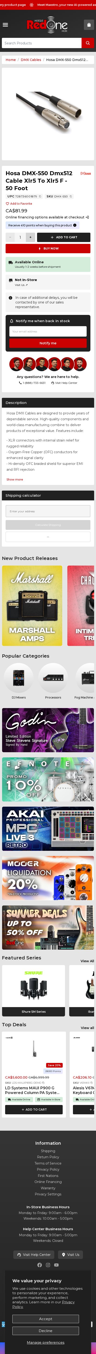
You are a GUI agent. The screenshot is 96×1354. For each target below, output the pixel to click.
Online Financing (48, 1182)
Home (11, 60)
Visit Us (21, 285)
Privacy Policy (48, 1169)
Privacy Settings (48, 1194)
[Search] (88, 43)
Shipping (48, 1151)
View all (87, 1028)
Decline (45, 1331)
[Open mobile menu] (6, 24)
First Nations (48, 1176)
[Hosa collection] (85, 173)
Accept (45, 1319)
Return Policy (48, 1157)
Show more (15, 479)
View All (87, 961)
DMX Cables (31, 60)
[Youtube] (56, 1265)
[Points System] (75, 225)
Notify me (48, 343)
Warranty (48, 1188)
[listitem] (32, 605)
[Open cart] (89, 25)
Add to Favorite (21, 203)
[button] (43, 1083)
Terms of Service (48, 1163)
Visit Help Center (37, 1255)
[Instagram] (48, 1265)
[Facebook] (39, 1265)
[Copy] (40, 196)
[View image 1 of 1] (48, 114)
